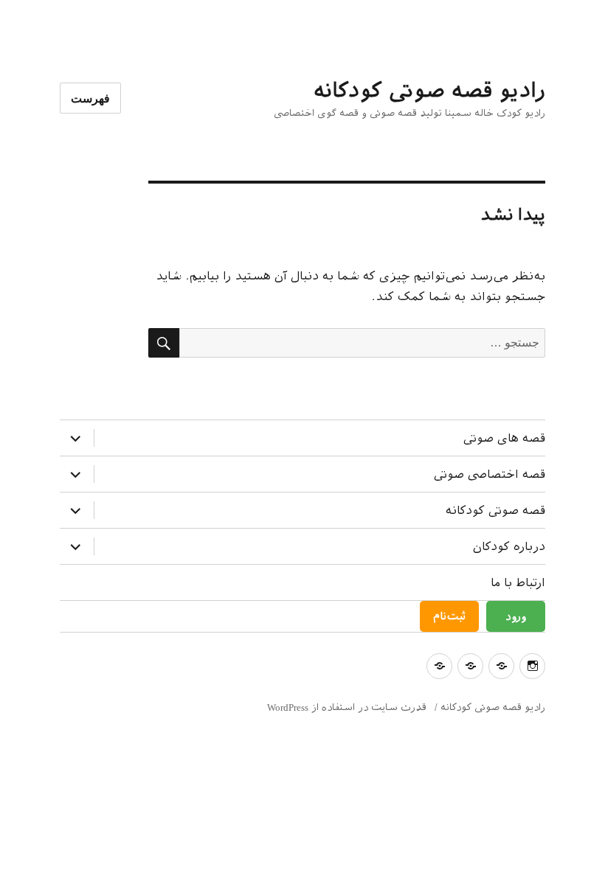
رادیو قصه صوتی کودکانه (429, 90)
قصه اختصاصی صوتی (489, 474)
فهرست (90, 98)
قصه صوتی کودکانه (495, 511)
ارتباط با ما (518, 583)
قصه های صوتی (504, 438)
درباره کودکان (509, 547)
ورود (515, 616)
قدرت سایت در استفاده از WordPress (346, 707)
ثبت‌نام (449, 616)
